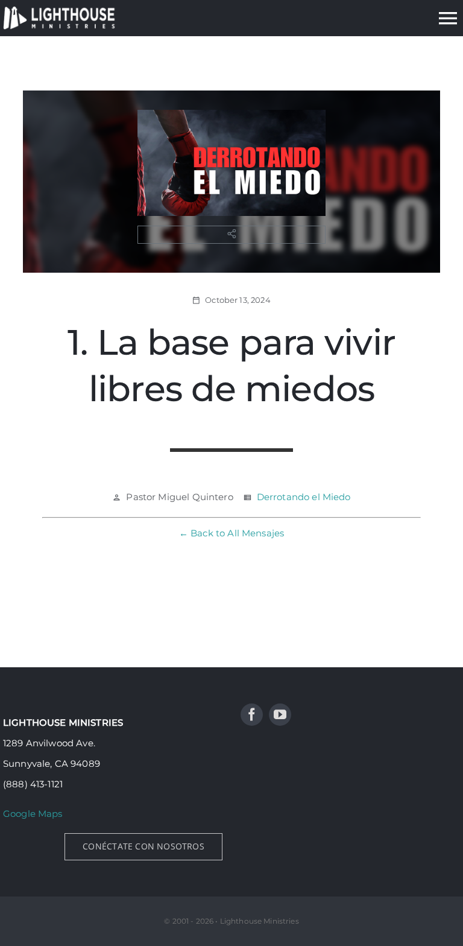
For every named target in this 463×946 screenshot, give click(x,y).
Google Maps (33, 813)
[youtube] (280, 714)
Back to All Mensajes (237, 533)
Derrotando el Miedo (304, 497)
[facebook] (252, 714)
